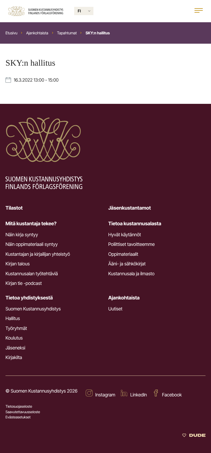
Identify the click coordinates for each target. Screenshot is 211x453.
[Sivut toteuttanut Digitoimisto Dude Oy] (194, 436)
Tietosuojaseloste (18, 406)
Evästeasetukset (17, 417)
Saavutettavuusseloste (22, 412)
